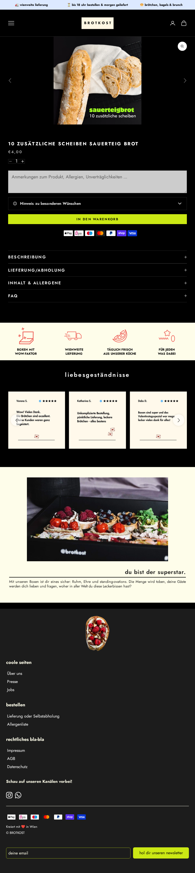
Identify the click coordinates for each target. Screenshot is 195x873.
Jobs (10, 690)
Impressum (16, 750)
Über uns (14, 673)
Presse (12, 681)
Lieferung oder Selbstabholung (33, 716)
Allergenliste (17, 724)
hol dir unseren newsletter (161, 853)
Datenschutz (17, 767)
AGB (11, 758)
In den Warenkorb (97, 219)
